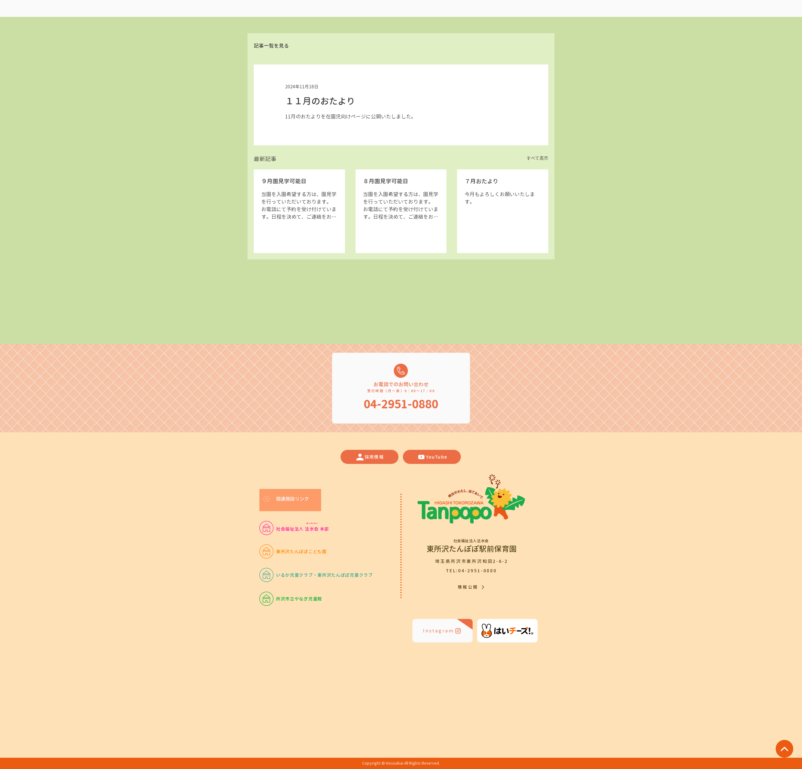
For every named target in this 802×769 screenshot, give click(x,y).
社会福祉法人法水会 (471, 540)
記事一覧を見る (271, 46)
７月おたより (481, 181)
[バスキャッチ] (507, 630)
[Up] (784, 749)
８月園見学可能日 (385, 181)
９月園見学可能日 (283, 181)
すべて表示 (537, 158)
